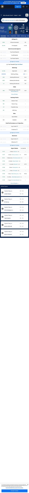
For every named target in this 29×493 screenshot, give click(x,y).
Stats (8, 36)
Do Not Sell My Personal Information (14, 487)
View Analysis (14, 91)
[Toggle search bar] (23, 6)
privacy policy (6, 3)
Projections (13, 36)
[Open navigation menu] (27, 6)
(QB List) (15, 151)
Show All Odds (14, 94)
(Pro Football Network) (15, 180)
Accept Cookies (14, 490)
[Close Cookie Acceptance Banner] (28, 484)
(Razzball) (16, 164)
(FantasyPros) (15, 167)
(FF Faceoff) (15, 170)
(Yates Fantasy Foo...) (15, 173)
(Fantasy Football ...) (15, 154)
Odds (18, 36)
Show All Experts (14, 183)
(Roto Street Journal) (16, 176)
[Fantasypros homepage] (2, 7)
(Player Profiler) (15, 161)
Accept (23, 3)
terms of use (16, 3)
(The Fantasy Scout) (16, 157)
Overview (3, 36)
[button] (14, 20)
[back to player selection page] (1, 15)
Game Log (23, 36)
